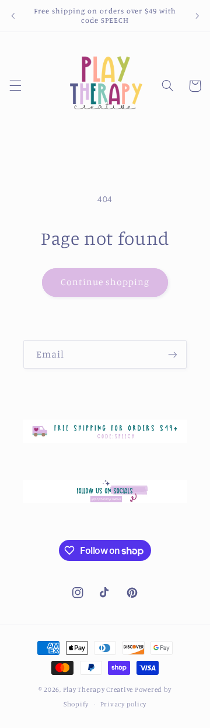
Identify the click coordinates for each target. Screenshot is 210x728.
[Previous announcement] (13, 16)
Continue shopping (105, 281)
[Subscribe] (172, 354)
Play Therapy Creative (98, 689)
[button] (15, 85)
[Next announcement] (197, 16)
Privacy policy (123, 704)
